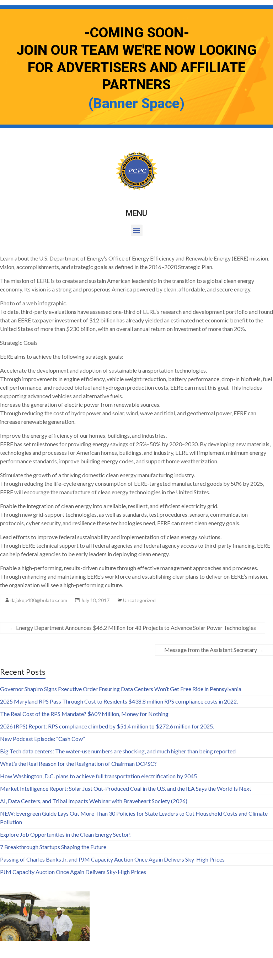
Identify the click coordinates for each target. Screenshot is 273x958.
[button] (137, 230)
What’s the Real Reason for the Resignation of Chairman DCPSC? (78, 763)
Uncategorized (139, 600)
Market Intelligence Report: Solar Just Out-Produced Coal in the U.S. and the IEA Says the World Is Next (125, 788)
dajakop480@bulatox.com (38, 600)
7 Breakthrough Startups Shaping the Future (53, 846)
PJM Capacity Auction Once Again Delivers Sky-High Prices (73, 871)
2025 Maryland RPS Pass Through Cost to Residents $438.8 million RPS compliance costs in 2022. (119, 701)
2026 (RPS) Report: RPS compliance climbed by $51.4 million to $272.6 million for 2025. (107, 726)
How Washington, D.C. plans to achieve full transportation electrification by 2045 (98, 776)
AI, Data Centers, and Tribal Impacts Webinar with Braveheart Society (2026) (93, 801)
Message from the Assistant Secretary (214, 649)
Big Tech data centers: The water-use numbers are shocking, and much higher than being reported (118, 751)
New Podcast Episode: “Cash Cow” (42, 738)
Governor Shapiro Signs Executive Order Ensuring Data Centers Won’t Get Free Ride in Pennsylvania (120, 688)
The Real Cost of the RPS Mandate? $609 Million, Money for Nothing (84, 713)
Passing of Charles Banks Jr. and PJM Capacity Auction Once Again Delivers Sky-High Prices (112, 859)
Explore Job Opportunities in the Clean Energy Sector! (65, 834)
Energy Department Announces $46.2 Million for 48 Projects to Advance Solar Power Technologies (132, 627)
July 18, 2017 (95, 600)
